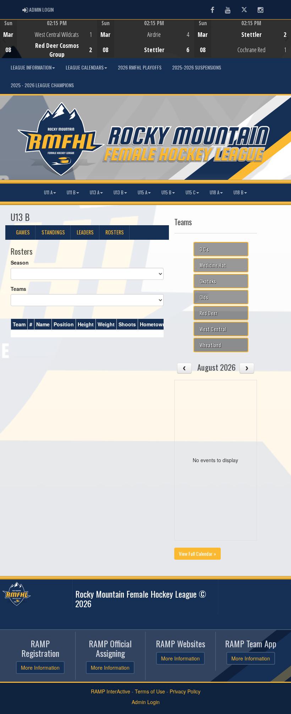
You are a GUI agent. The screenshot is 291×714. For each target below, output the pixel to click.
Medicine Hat (212, 265)
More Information (40, 667)
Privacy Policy (185, 691)
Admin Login (146, 701)
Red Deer (208, 313)
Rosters (114, 232)
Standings (53, 232)
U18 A (214, 192)
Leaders (85, 232)
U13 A (94, 192)
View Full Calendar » (197, 553)
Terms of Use (150, 691)
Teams (18, 288)
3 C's (204, 249)
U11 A (48, 192)
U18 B (238, 192)
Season (20, 262)
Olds (203, 297)
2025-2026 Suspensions (196, 67)
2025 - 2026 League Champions (42, 85)
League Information (31, 67)
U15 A (142, 192)
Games (23, 232)
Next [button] (287, 37)
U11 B (71, 192)
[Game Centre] (48, 44)
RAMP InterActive (110, 691)
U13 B (118, 192)
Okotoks (207, 281)
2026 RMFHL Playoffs (139, 67)
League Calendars (85, 67)
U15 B (166, 192)
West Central (212, 329)
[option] (48, 38)
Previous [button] (4, 39)
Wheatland (210, 345)
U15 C (191, 192)
